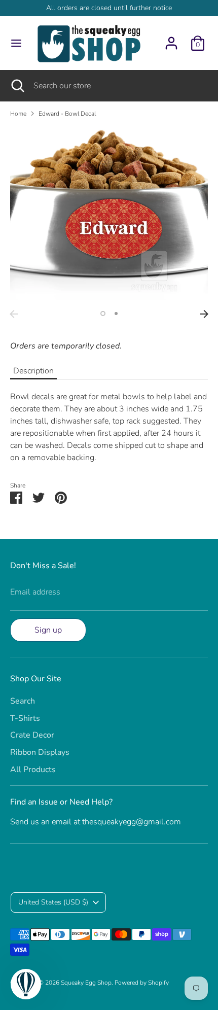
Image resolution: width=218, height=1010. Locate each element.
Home (18, 114)
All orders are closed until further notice (109, 8)
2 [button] (116, 313)
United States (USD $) (53, 902)
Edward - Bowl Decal (67, 114)
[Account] (171, 39)
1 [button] (102, 313)
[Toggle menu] (16, 43)
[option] (109, 215)
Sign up (48, 630)
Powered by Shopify (142, 983)
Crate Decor (32, 735)
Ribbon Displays (39, 752)
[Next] (204, 314)
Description (33, 370)
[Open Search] (17, 85)
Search (22, 701)
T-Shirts (25, 718)
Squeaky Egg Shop (86, 983)
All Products (33, 769)
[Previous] (14, 314)
